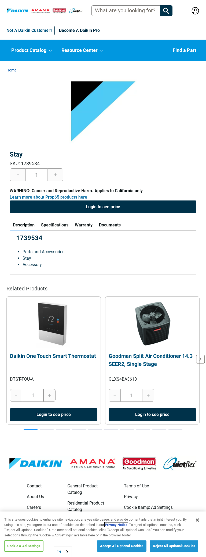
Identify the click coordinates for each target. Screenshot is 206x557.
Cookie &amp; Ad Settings (148, 507)
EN (59, 552)
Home (11, 70)
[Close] (197, 520)
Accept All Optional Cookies (122, 546)
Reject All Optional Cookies (174, 546)
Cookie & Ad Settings (24, 546)
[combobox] (63, 552)
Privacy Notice (116, 525)
